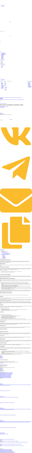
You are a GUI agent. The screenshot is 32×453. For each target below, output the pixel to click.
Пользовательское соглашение (30, 87)
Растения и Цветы (3, 54)
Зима (5, 84)
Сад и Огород (3, 53)
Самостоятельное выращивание (5, 253)
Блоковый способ (4, 257)
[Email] (16, 216)
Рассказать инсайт (29, 84)
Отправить (1, 368)
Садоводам (1, 103)
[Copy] (16, 248)
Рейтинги (2, 58)
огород (0, 355)
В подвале (3, 255)
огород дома (1, 356)
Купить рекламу (1, 369)
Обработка (2, 56)
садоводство (1, 357)
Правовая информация (29, 85)
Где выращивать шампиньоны (4, 251)
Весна (5, 82)
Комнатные (2, 57)
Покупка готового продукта (5, 252)
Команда (29, 82)
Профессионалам (3, 5)
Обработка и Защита (2, 86)
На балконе (3, 256)
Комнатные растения (2, 87)
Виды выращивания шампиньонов (5, 254)
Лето (1, 61)
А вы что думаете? (2, 362)
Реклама (29, 83)
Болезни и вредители (3, 258)
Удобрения (2, 55)
